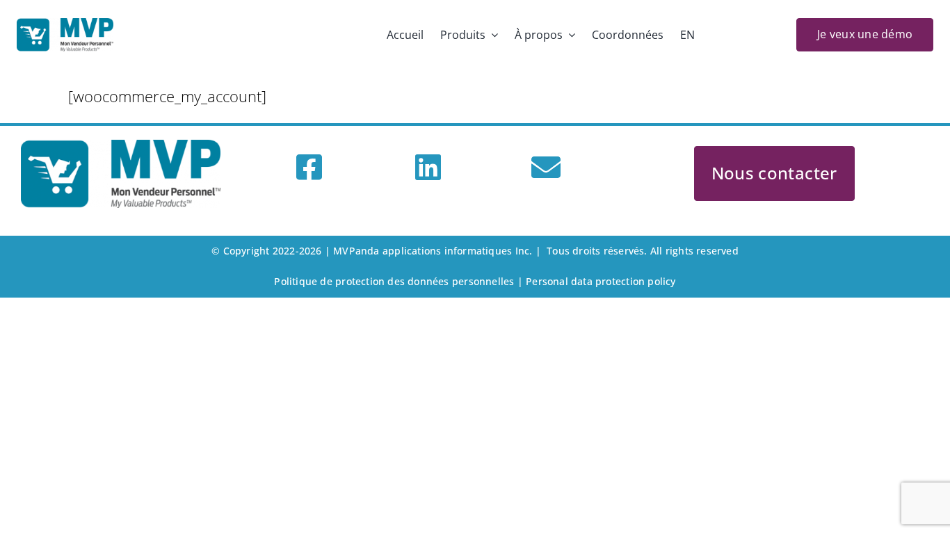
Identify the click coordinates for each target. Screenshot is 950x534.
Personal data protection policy (601, 281)
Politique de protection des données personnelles (394, 281)
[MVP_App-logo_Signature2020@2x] (65, 25)
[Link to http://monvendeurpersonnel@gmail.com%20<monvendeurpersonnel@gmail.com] (546, 166)
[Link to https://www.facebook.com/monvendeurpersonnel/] (309, 166)
